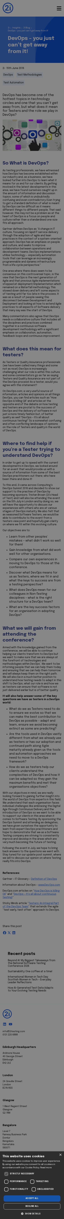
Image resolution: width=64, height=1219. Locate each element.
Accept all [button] (32, 1198)
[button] (31, 1213)
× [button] (60, 1155)
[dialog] (32, 1185)
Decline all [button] (32, 1206)
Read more (46, 1168)
